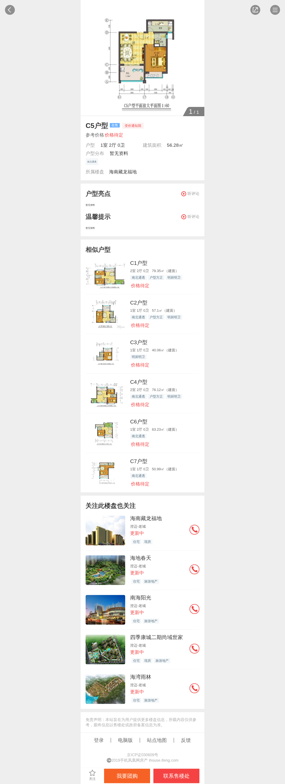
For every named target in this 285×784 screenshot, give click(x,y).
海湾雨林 (140, 677)
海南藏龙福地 (123, 171)
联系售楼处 (176, 776)
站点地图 (157, 740)
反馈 (186, 740)
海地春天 (140, 558)
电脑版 (125, 740)
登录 (99, 740)
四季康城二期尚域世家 (156, 637)
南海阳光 (140, 598)
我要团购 (127, 776)
